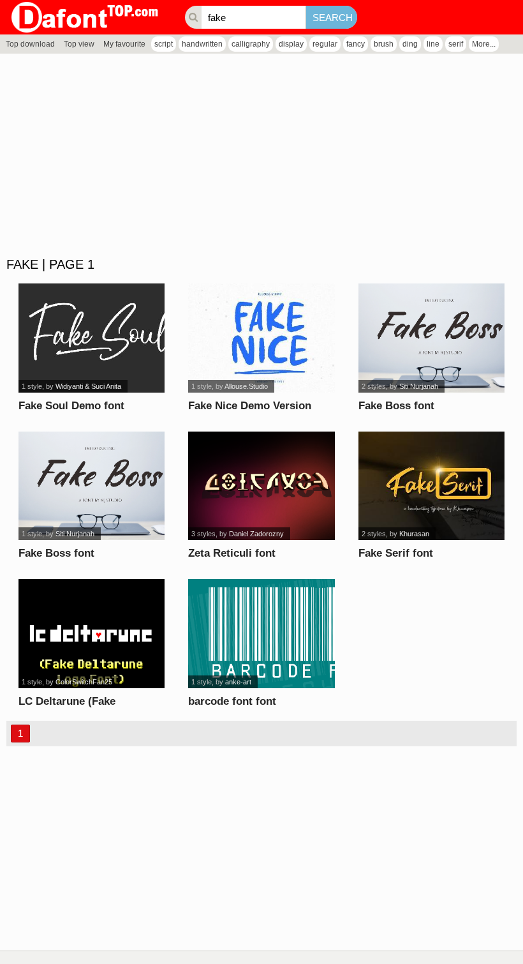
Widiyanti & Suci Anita (88, 386)
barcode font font (232, 701)
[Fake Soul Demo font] (91, 338)
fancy (355, 44)
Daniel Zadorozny (256, 534)
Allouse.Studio (246, 386)
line (433, 44)
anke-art (238, 682)
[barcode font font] (261, 633)
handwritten (202, 44)
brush (384, 44)
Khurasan (414, 534)
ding (410, 44)
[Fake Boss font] (431, 338)
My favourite (124, 44)
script (163, 44)
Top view (79, 44)
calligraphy (251, 44)
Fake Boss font (396, 406)
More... (484, 44)
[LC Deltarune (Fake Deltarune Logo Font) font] (91, 633)
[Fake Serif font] (431, 486)
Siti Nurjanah (418, 386)
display (291, 44)
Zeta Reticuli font (232, 553)
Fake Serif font (395, 553)
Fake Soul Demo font (71, 406)
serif (455, 44)
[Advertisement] (261, 155)
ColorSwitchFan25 (83, 682)
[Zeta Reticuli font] (261, 486)
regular (325, 44)
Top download (30, 44)
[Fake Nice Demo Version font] (261, 338)
